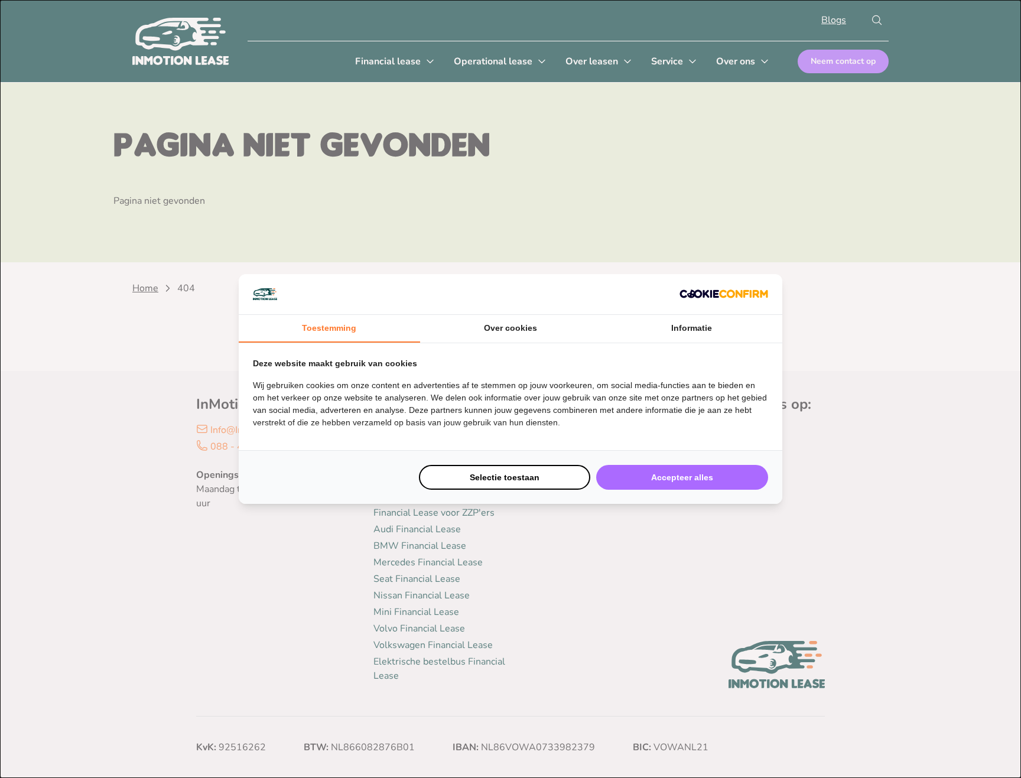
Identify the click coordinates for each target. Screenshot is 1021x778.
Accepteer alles (682, 477)
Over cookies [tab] (510, 328)
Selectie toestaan (504, 477)
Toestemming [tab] (329, 328)
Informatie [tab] (691, 328)
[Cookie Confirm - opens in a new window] (723, 293)
